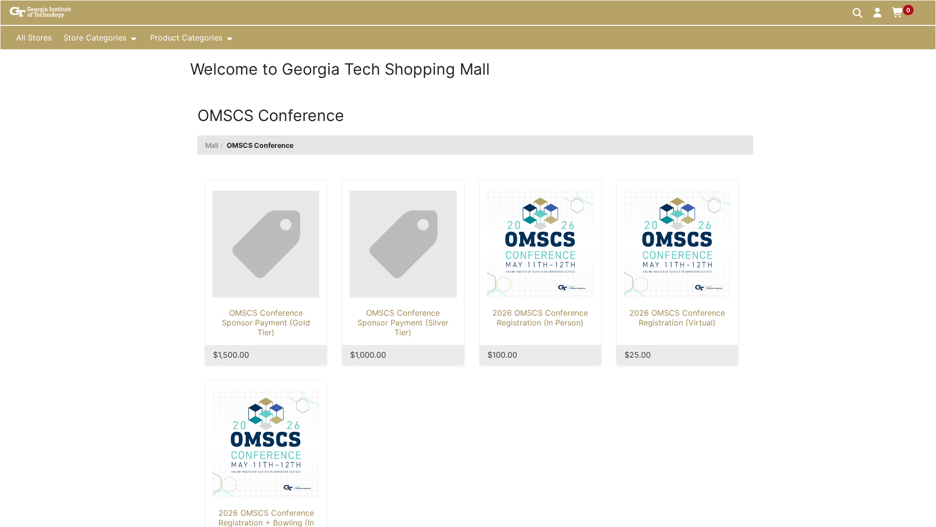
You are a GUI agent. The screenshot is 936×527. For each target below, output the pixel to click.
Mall (211, 145)
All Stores (34, 37)
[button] (878, 12)
